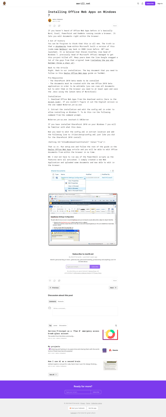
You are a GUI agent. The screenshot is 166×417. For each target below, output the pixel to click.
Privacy (83, 403)
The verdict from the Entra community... (61, 336)
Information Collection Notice (82, 273)
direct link (54, 102)
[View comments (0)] (54, 26)
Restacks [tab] (60, 301)
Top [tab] (50, 325)
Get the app (92, 408)
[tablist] (56, 301)
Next (112, 288)
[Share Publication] (142, 3)
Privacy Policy (97, 273)
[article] (83, 336)
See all (52, 374)
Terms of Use (92, 271)
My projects (54, 346)
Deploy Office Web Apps (75, 73)
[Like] (50, 26)
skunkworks (60, 46)
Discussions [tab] (62, 325)
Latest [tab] (55, 325)
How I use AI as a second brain (64, 361)
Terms (88, 403)
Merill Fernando (58, 19)
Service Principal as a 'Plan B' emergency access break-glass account (73, 332)
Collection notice (96, 403)
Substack (73, 413)
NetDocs (63, 49)
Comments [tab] (52, 301)
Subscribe (150, 3)
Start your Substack (78, 408)
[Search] (138, 3)
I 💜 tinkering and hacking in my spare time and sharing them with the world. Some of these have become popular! (74, 350)
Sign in (160, 3)
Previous (55, 288)
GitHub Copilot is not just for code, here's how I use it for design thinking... (72, 364)
